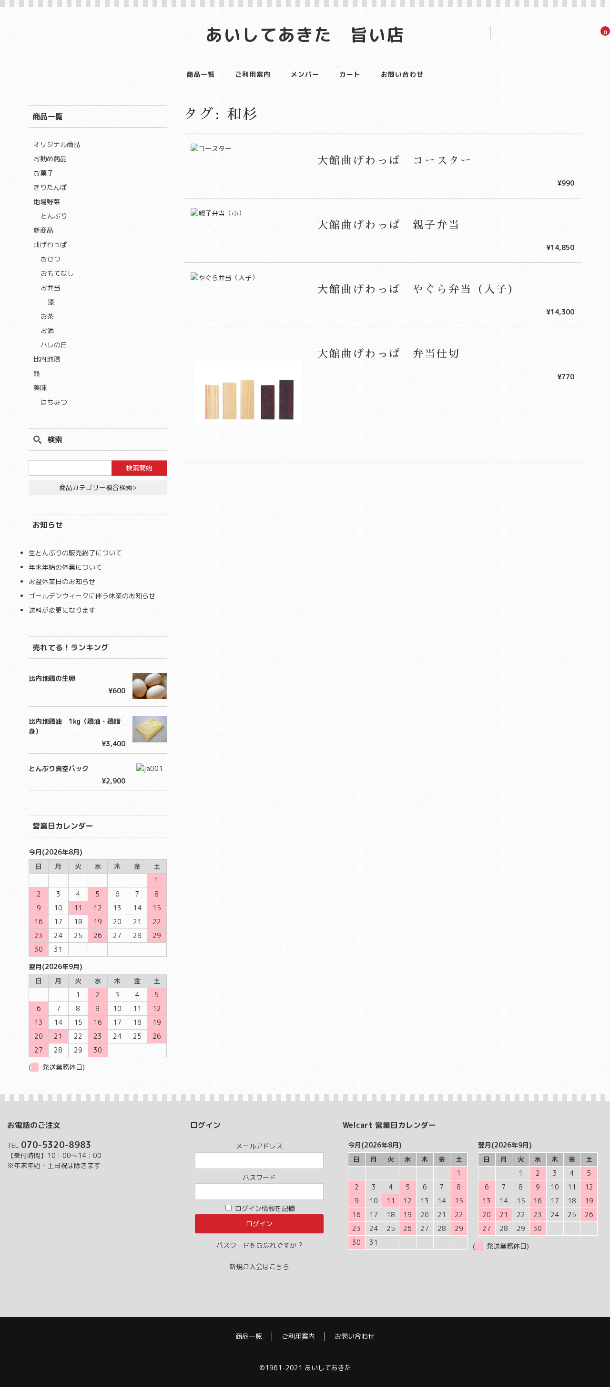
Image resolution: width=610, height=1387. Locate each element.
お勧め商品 (50, 158)
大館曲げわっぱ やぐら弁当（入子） (418, 289)
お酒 (47, 330)
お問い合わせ (402, 74)
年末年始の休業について (65, 567)
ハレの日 (54, 344)
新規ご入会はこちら (259, 1266)
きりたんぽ (50, 187)
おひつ (51, 258)
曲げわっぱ (50, 244)
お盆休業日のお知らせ (62, 581)
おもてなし (57, 273)
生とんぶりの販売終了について (75, 552)
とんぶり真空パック (59, 768)
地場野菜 (46, 201)
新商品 (43, 230)
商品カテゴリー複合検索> (98, 487)
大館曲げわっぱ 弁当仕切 (388, 354)
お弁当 (51, 287)
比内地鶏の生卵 (52, 678)
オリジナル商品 (56, 144)
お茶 (47, 316)
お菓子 (43, 172)
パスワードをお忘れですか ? (259, 1245)
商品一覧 (200, 74)
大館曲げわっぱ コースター (394, 161)
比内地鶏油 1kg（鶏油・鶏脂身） (75, 726)
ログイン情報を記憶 (264, 1208)
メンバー (305, 74)
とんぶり (54, 215)
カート (350, 74)
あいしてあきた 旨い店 (305, 34)
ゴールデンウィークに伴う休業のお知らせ (92, 595)
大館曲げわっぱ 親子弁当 (388, 225)
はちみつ (54, 402)
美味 (40, 387)
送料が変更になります (62, 610)
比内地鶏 (46, 359)
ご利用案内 (253, 74)
